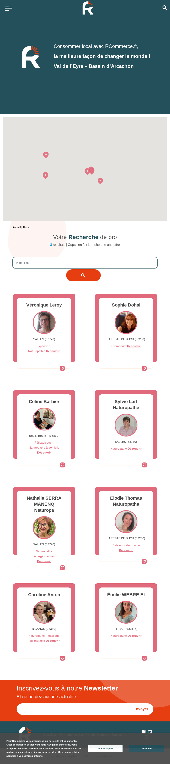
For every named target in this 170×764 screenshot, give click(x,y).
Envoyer (141, 709)
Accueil (16, 227)
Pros (26, 227)
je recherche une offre (104, 244)
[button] (87, 171)
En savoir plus (105, 748)
